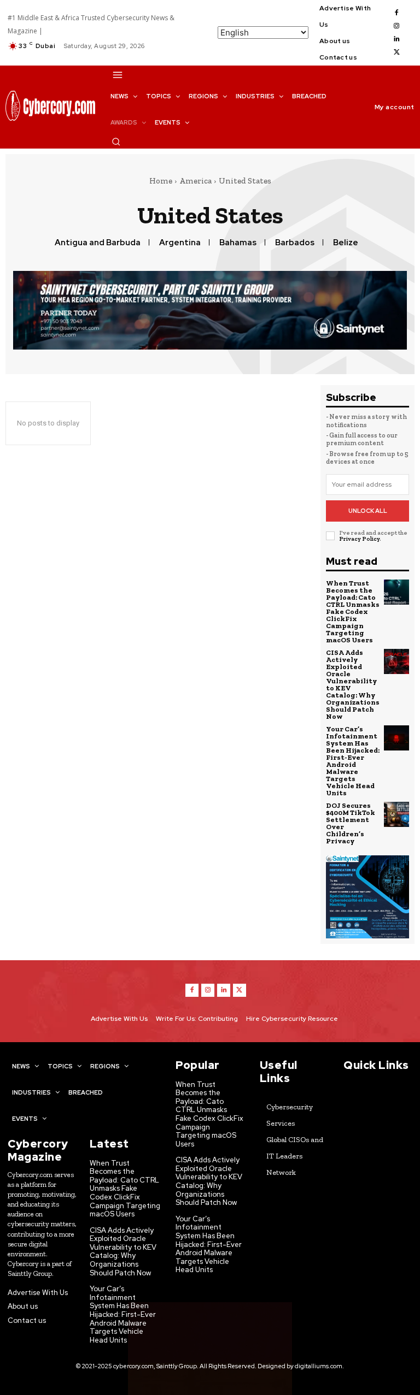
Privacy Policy (359, 538)
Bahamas (237, 242)
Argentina (180, 242)
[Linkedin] (396, 39)
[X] (396, 52)
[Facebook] (396, 13)
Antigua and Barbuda (98, 242)
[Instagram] (396, 26)
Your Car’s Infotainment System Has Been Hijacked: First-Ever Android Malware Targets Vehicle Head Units (353, 761)
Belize (345, 242)
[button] (116, 141)
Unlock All (367, 511)
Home (160, 181)
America (195, 181)
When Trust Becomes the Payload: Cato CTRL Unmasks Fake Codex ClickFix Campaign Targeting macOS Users (353, 611)
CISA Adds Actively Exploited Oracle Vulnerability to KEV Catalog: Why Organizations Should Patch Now (353, 684)
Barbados (294, 242)
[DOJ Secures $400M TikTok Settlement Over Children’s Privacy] (396, 814)
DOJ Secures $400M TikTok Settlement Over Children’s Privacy (350, 823)
